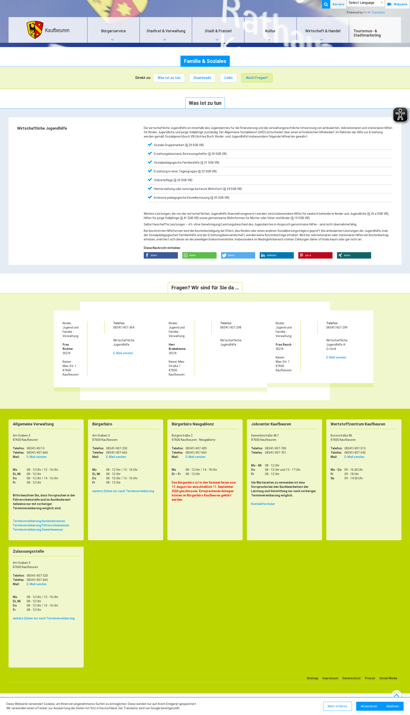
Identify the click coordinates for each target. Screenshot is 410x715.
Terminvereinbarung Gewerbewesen (38, 529)
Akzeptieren (369, 706)
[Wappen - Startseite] (48, 30)
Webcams (400, 4)
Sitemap (312, 678)
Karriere (338, 4)
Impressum (330, 678)
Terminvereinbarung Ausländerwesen (39, 521)
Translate (378, 12)
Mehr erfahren (337, 706)
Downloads (202, 78)
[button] (161, 255)
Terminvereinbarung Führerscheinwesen (41, 525)
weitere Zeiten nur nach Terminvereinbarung (123, 491)
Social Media (388, 678)
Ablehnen (392, 706)
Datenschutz (352, 678)
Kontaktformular (263, 504)
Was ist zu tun (169, 78)
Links (228, 78)
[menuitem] (328, 4)
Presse (370, 678)
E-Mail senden (123, 353)
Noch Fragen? (257, 78)
